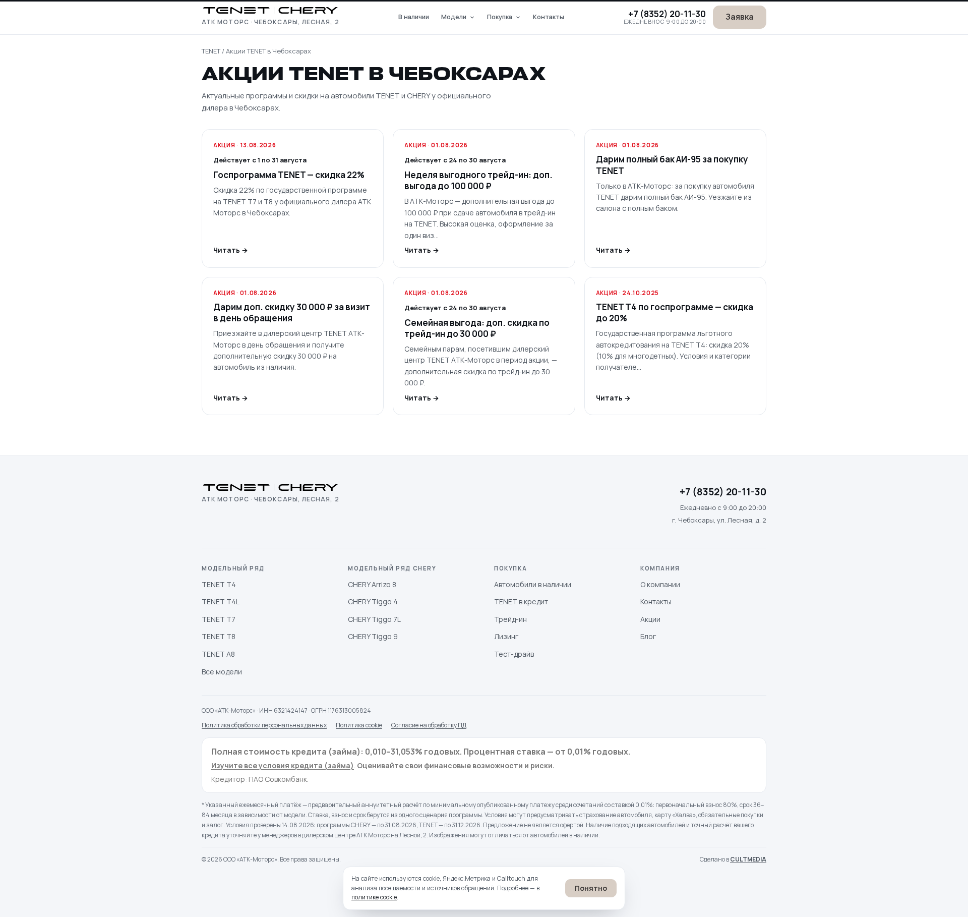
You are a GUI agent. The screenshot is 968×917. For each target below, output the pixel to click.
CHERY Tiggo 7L (374, 619)
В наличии (413, 17)
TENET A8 (218, 654)
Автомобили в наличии (532, 584)
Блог (648, 636)
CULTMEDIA (748, 859)
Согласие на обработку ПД (428, 725)
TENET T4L (220, 601)
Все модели (222, 671)
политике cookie (374, 897)
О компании (660, 584)
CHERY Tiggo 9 (373, 636)
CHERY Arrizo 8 (372, 584)
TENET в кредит (521, 601)
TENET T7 (218, 619)
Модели (453, 17)
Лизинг (506, 636)
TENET (211, 50)
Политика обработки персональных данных (264, 725)
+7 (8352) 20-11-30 (667, 14)
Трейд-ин (510, 619)
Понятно (591, 888)
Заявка (739, 16)
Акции (650, 619)
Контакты (548, 17)
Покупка (499, 17)
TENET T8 (218, 636)
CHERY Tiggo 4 (373, 601)
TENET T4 (219, 584)
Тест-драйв (514, 654)
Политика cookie (359, 725)
